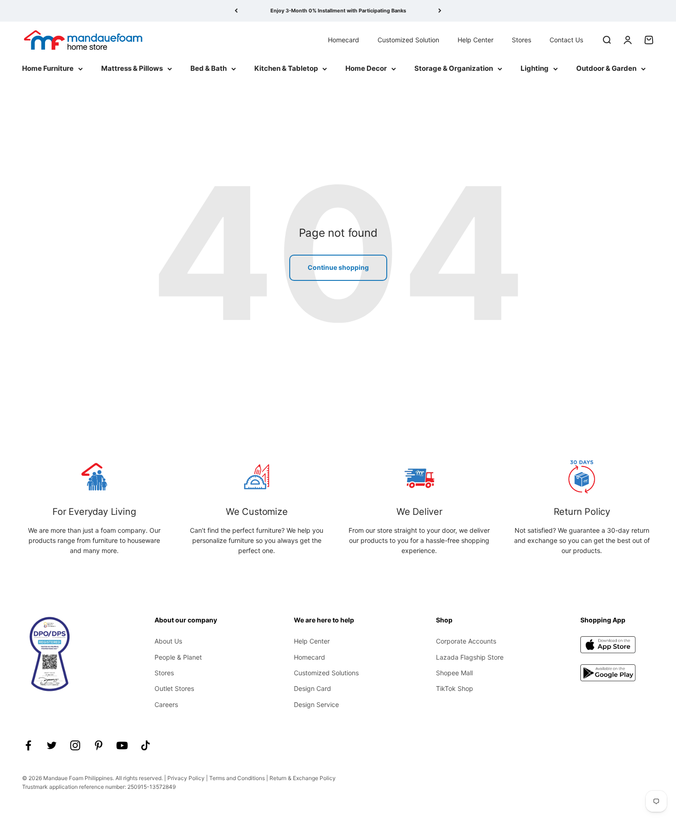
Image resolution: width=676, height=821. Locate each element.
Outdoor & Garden (606, 68)
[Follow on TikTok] (145, 745)
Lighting (535, 68)
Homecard (343, 39)
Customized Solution (408, 39)
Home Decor (366, 68)
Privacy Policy (186, 778)
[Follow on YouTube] (122, 745)
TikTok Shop (454, 688)
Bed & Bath (208, 68)
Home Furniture (48, 68)
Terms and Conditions (237, 778)
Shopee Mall (454, 673)
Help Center (475, 39)
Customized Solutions (326, 673)
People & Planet (178, 657)
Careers (166, 704)
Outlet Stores (174, 688)
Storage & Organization (453, 68)
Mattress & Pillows (132, 68)
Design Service (316, 704)
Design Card (312, 688)
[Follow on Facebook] (28, 745)
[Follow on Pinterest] (98, 745)
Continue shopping (338, 267)
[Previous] (236, 10)
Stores (521, 39)
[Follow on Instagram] (75, 745)
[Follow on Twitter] (52, 745)
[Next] (439, 10)
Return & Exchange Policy (302, 778)
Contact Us (566, 39)
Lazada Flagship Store (470, 657)
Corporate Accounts (466, 641)
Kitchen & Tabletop (286, 68)
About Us (168, 641)
